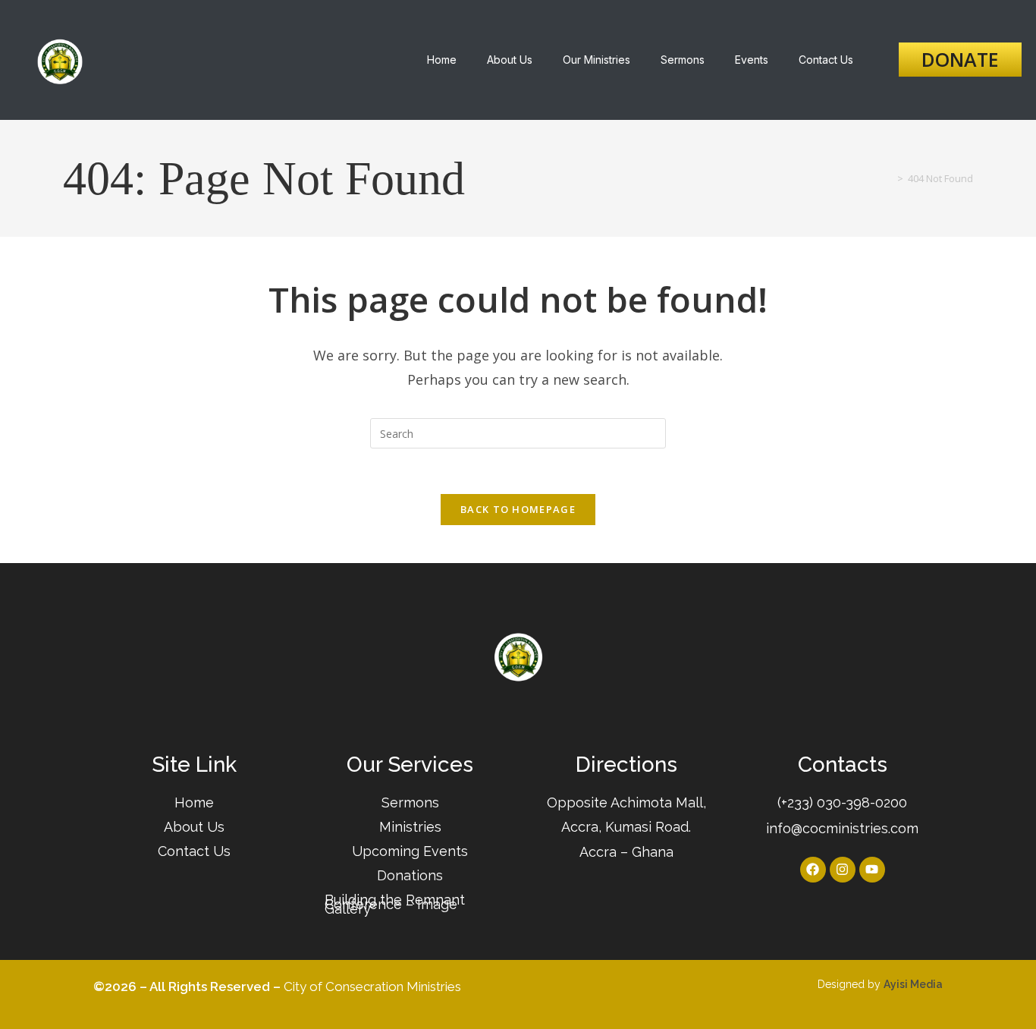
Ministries (410, 827)
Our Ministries (596, 59)
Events (751, 59)
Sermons (683, 59)
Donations (410, 875)
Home (442, 59)
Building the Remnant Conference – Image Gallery (395, 904)
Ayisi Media (913, 984)
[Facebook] (813, 870)
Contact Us (826, 59)
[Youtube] (872, 870)
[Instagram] (842, 870)
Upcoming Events (410, 851)
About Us (509, 59)
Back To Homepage (518, 509)
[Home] (889, 178)
